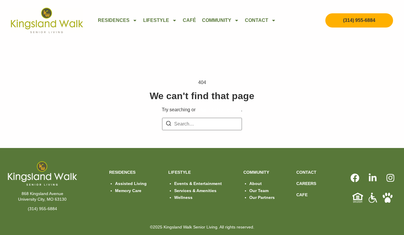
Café (189, 20)
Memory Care (128, 190)
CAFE (302, 194)
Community (216, 20)
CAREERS (306, 183)
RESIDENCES (122, 172)
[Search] (168, 124)
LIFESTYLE (179, 172)
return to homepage (219, 109)
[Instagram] (390, 178)
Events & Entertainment (198, 183)
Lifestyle (156, 20)
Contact (256, 20)
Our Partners (262, 197)
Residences (114, 20)
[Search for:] (202, 124)
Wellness (183, 197)
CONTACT (306, 172)
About (255, 183)
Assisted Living (131, 183)
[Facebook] (355, 178)
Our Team (259, 190)
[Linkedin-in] (373, 178)
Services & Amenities (195, 190)
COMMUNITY (256, 172)
